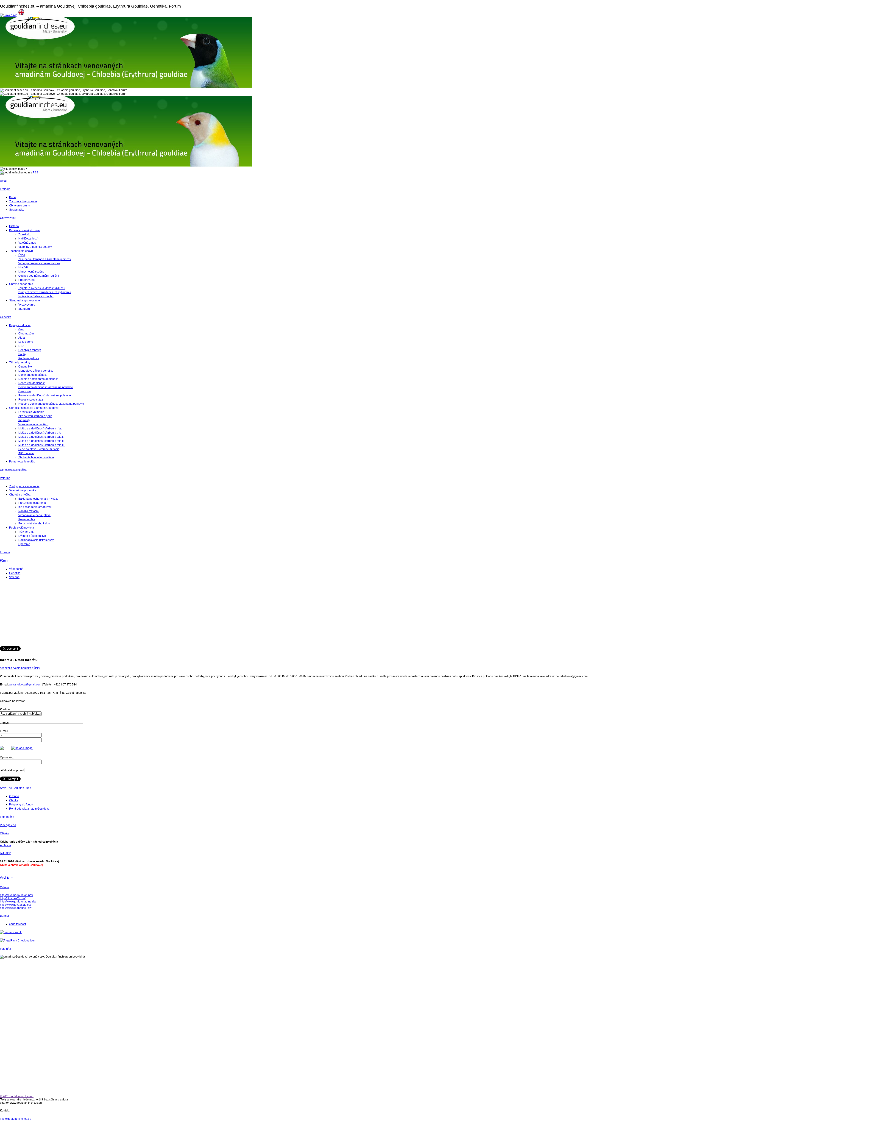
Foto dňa (5, 948)
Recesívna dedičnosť (31, 383)
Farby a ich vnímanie (31, 412)
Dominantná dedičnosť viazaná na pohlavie (45, 387)
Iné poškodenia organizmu (35, 507)
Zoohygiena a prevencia (24, 486)
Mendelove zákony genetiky (35, 370)
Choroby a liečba (20, 494)
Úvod (3, 180)
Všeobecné (16, 569)
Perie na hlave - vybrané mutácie (38, 449)
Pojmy (22, 354)
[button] (12, 770)
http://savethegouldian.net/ (16, 895)
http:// (3, 901)
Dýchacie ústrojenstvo (32, 535)
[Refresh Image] (22, 748)
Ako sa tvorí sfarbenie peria (35, 416)
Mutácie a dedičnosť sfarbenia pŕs (39, 432)
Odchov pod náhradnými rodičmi (38, 275)
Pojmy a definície (20, 325)
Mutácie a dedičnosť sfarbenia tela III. (41, 445)
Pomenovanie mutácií (22, 461)
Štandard (24, 308)
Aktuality (5, 853)
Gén (21, 329)
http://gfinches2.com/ (12, 898)
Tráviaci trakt (26, 531)
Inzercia (5, 552)
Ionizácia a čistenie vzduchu (35, 296)
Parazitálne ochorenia (32, 502)
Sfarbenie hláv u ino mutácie (36, 457)
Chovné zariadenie (21, 284)
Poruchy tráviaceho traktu (34, 523)
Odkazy (4, 887)
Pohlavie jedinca (28, 358)
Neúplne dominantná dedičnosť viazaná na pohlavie (51, 403)
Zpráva (4, 722)
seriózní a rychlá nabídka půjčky (20, 668)
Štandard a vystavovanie (24, 300)
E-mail (4, 731)
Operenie (24, 544)
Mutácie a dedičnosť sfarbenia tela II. (41, 441)
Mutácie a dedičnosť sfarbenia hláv (40, 428)
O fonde (14, 796)
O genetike (25, 366)
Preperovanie (26, 279)
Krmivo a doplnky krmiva (24, 230)
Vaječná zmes (27, 242)
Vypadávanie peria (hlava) (34, 515)
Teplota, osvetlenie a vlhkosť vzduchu (41, 288)
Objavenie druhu (19, 205)
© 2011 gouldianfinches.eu (16, 1096)
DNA (21, 346)
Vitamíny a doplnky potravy (35, 246)
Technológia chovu (21, 251)
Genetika (5, 317)
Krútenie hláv (26, 519)
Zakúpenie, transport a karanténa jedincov (44, 259)
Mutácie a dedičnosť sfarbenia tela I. (41, 436)
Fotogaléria (7, 817)
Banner (4, 915)
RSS (35, 172)
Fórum (4, 560)
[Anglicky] (21, 15)
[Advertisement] (137, 614)
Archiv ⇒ (5, 845)
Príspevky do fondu (21, 804)
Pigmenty (24, 420)
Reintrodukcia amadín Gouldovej (29, 808)
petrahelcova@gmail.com (25, 684)
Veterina (5, 478)
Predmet (5, 709)
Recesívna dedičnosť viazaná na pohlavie (44, 395)
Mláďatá (23, 267)
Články (13, 800)
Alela (21, 337)
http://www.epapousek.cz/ (15, 908)
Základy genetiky (19, 362)
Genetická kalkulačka (13, 469)
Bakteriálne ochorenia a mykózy (38, 498)
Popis (12, 197)
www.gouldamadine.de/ (21, 901)
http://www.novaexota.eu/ (15, 904)
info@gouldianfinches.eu (15, 1118)
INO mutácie (26, 453)
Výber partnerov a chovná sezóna (39, 263)
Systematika (16, 209)
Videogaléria (8, 825)
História (14, 226)
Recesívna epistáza (30, 399)
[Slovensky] (8, 15)
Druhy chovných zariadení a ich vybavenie (44, 292)
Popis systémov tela (21, 527)
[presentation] (21, 735)
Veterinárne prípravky (22, 490)
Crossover (24, 391)
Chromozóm (26, 333)
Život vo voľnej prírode (23, 201)
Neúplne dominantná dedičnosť (38, 379)
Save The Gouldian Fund (15, 788)
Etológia (5, 189)
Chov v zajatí (8, 218)
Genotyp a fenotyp (29, 350)
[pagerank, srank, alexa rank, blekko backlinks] (11, 932)
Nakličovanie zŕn (28, 238)
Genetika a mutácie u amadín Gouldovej (34, 407)
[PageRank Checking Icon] (18, 940)
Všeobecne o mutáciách (33, 424)
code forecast (17, 924)
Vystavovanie (26, 304)
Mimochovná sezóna (31, 271)
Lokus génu (25, 341)
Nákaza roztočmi (28, 511)
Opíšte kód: (7, 757)
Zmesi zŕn (24, 234)
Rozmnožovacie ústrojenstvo (36, 540)
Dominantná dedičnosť (32, 374)
